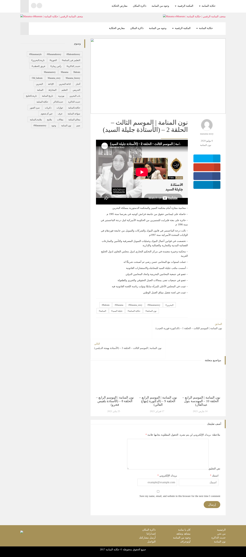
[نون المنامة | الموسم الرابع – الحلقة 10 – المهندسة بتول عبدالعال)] (201, 380)
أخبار (78, 84)
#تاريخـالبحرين (37, 60)
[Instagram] (33, 5)
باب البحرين (75, 96)
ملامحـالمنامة (36, 119)
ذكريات (48, 107)
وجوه (54, 125)
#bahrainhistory (73, 54)
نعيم (78, 125)
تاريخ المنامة (47, 96)
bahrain (106, 305)
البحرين (170, 305)
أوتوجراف (185, 541)
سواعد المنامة (74, 113)
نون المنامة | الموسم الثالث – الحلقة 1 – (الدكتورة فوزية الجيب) (189, 326)
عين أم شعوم (47, 113)
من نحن (221, 533)
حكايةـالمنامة (74, 107)
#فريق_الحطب (38, 66)
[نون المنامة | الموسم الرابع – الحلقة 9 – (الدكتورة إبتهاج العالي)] (158, 380)
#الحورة (53, 60)
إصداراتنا (151, 533)
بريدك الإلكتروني (168, 475)
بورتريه (61, 96)
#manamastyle (35, 54)
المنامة (103, 311)
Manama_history (73, 78)
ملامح (49, 119)
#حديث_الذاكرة (73, 66)
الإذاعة (51, 84)
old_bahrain (37, 78)
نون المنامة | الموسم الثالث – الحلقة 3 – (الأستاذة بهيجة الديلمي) (128, 345)
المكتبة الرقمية (185, 5)
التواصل (151, 541)
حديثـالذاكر (58, 102)
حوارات (60, 107)
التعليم (65, 90)
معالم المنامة (74, 119)
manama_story (135, 305)
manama (119, 305)
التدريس (76, 90)
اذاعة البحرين (65, 84)
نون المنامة (205, 145)
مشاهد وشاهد (183, 533)
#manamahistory (54, 54)
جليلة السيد (117, 311)
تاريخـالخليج (31, 96)
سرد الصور (35, 107)
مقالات (60, 119)
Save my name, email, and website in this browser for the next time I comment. (179, 496)
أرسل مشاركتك (147, 537)
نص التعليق (214, 468)
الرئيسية (221, 529)
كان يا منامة (184, 529)
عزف (60, 113)
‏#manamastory (39, 125)
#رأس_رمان (55, 66)
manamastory (154, 305)
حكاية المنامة (208, 5)
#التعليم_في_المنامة (71, 60)
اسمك (215, 475)
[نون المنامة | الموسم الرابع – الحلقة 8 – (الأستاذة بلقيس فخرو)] (115, 380)
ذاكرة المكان (139, 5)
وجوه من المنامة (160, 5)
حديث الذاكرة (74, 102)
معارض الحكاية (120, 5)
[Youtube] (39, 5)
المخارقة (52, 90)
